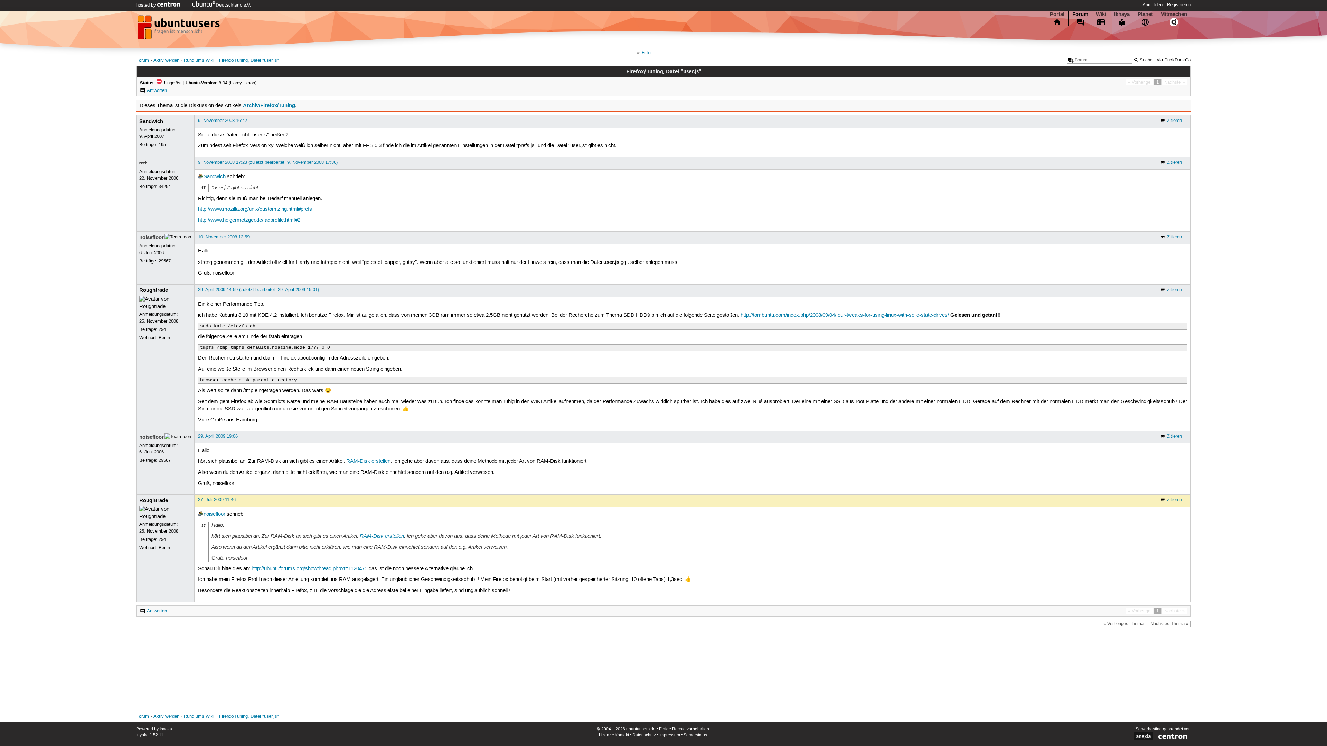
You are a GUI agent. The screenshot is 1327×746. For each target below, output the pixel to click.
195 (162, 144)
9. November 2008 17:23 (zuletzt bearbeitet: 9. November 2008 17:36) (268, 162)
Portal (1057, 14)
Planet (1145, 14)
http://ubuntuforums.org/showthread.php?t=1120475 (309, 569)
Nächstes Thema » (1169, 624)
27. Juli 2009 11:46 (217, 500)
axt (143, 162)
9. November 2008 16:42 (222, 120)
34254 (165, 186)
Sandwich (151, 121)
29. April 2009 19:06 (218, 436)
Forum (1080, 14)
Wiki (1101, 14)
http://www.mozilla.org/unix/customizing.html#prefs (255, 209)
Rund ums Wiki (199, 60)
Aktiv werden (166, 60)
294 (162, 329)
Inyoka (166, 729)
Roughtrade (153, 290)
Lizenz (605, 735)
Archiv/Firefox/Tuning (269, 105)
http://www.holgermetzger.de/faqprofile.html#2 (249, 220)
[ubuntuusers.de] (179, 29)
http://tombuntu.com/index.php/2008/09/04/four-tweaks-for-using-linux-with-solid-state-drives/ (845, 315)
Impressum (669, 735)
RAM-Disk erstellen (368, 461)
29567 (165, 261)
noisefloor (151, 237)
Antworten (157, 90)
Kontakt (622, 735)
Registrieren (1179, 5)
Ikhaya (1122, 14)
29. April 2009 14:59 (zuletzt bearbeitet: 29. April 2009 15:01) (258, 290)
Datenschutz (644, 735)
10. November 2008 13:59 (224, 237)
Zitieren (1174, 120)
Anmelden (1152, 5)
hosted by (146, 5)
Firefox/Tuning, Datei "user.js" (249, 60)
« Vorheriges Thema (1123, 624)
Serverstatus (695, 735)
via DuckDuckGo (1174, 60)
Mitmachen (1173, 14)
